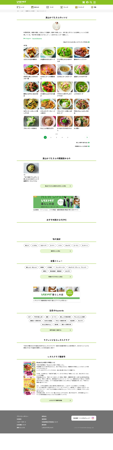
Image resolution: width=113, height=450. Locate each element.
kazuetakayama (37, 38)
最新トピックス (21, 427)
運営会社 (44, 416)
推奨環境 (44, 419)
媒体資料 (44, 425)
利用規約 (19, 419)
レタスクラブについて (47, 427)
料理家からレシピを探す (81, 146)
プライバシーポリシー (22, 416)
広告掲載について (21, 425)
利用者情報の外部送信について (50, 422)
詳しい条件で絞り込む (82, 142)
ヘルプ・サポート (21, 422)
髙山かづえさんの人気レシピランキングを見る (75, 42)
